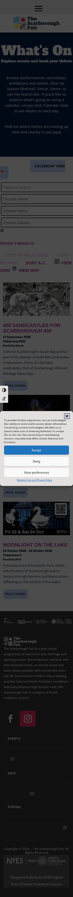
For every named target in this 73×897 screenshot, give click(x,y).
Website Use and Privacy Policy (34, 480)
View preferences (36, 472)
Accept (36, 450)
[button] (67, 416)
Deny (36, 461)
